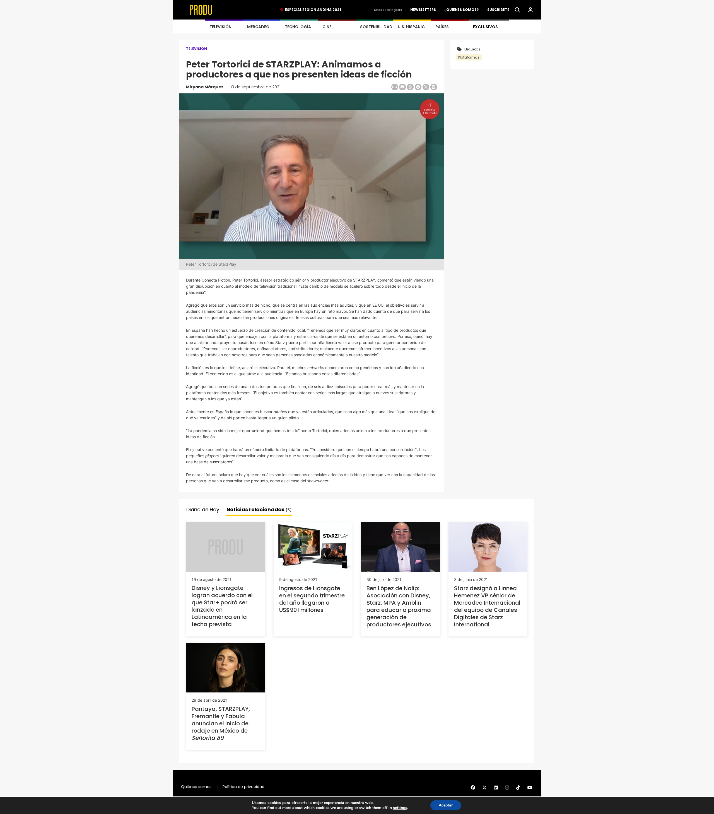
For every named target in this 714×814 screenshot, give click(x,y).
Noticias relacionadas (259, 509)
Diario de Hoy (202, 509)
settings (400, 807)
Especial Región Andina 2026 (313, 9)
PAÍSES (442, 27)
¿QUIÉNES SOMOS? (461, 9)
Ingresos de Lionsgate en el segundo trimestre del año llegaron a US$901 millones (312, 599)
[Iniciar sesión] (530, 10)
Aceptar (446, 805)
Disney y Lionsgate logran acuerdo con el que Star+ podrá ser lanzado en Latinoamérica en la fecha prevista (222, 606)
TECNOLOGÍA (298, 27)
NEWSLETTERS (423, 9)
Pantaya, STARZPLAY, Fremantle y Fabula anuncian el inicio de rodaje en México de (221, 723)
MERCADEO (258, 27)
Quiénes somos (196, 786)
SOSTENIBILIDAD (376, 27)
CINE (326, 27)
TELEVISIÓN (220, 27)
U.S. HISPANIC (411, 27)
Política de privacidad (243, 786)
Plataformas (468, 57)
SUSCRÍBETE (498, 9)
